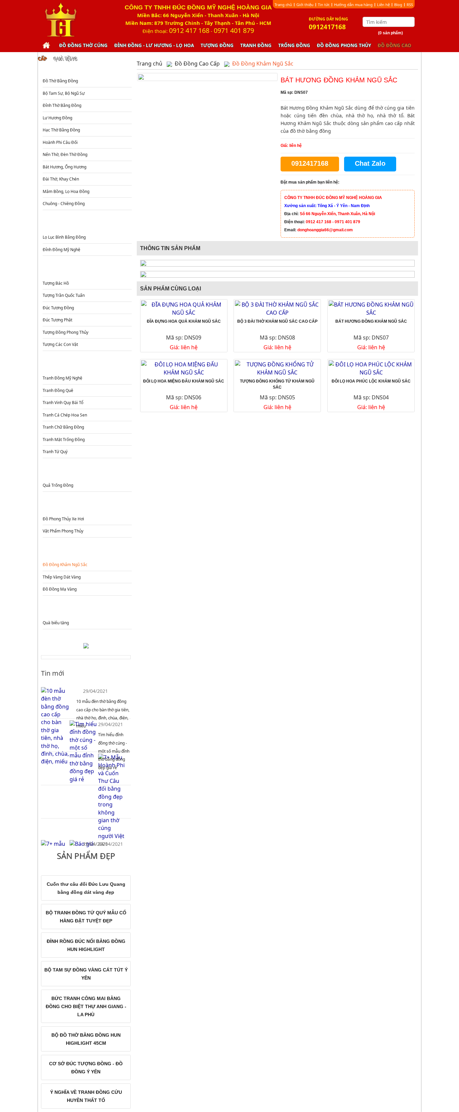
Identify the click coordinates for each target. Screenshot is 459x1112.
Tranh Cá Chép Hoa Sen (65, 415)
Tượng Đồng (217, 45)
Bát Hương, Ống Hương (64, 167)
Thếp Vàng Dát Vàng (62, 577)
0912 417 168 (189, 30)
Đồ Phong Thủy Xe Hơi (63, 519)
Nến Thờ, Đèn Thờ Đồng (65, 154)
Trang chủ (283, 4)
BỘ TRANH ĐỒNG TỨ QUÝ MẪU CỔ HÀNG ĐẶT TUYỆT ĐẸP (86, 916)
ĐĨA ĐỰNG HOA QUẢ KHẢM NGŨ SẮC (184, 321)
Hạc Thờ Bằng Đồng (61, 130)
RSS (410, 4)
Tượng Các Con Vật (60, 344)
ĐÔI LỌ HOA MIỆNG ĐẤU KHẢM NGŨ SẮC (183, 381)
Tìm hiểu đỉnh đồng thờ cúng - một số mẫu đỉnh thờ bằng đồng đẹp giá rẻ (113, 751)
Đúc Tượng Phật (57, 320)
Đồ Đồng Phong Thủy (344, 45)
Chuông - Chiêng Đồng (64, 203)
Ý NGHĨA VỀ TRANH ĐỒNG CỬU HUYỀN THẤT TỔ (86, 1096)
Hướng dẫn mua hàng (353, 4)
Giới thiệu (305, 4)
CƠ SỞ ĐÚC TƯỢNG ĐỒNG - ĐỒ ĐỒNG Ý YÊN (86, 1067)
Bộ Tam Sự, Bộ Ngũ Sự (64, 93)
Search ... (410, 22)
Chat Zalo (370, 163)
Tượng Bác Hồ (56, 283)
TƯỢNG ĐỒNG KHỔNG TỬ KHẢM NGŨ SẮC (277, 384)
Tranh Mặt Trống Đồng (64, 439)
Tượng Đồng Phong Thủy (65, 332)
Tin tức (324, 4)
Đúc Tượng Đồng (58, 308)
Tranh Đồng (256, 45)
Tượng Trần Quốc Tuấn (64, 295)
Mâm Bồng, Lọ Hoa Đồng (66, 191)
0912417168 (309, 163)
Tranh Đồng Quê (58, 390)
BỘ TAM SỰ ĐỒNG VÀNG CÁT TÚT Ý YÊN (86, 974)
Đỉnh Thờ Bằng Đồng (62, 105)
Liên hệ (383, 4)
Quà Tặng (65, 59)
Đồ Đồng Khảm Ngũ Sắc (65, 564)
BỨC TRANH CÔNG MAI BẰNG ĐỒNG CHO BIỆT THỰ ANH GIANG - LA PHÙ (86, 1006)
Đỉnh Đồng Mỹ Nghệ (61, 249)
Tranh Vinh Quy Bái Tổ (63, 402)
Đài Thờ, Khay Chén (61, 179)
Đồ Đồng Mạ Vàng (60, 589)
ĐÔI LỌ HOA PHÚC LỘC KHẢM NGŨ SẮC (371, 381)
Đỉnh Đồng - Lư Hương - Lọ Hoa (154, 45)
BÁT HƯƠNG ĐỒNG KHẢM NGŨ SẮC (371, 321)
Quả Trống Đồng (58, 485)
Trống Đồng (294, 45)
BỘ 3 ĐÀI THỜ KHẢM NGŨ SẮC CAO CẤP (277, 321)
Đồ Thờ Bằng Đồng (60, 81)
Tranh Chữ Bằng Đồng (63, 427)
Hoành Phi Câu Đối (60, 142)
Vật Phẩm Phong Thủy (63, 531)
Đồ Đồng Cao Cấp (86, 551)
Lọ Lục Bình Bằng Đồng (64, 237)
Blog (398, 4)
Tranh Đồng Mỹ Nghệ (62, 378)
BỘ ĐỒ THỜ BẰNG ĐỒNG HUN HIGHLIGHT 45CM (86, 1039)
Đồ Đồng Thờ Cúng (83, 45)
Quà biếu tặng (56, 623)
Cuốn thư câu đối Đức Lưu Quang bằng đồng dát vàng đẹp (86, 888)
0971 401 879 (234, 30)
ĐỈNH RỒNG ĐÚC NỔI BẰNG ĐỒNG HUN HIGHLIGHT (86, 945)
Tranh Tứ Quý (55, 451)
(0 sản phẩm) (390, 33)
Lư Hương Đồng (57, 118)
